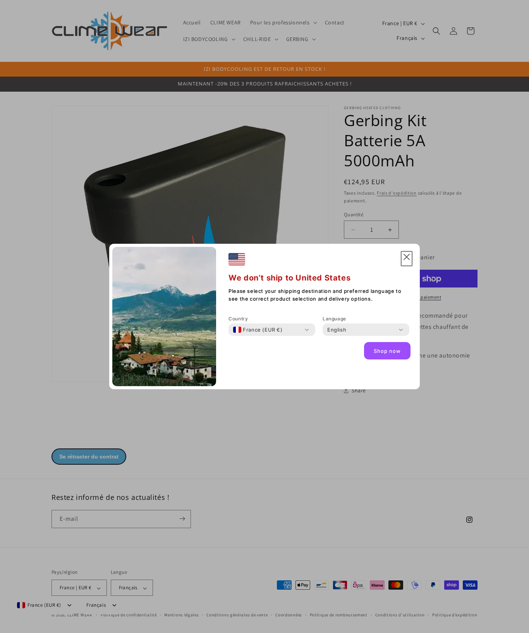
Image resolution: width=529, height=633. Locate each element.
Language (334, 319)
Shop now (387, 351)
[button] (406, 258)
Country (238, 319)
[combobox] (257, 330)
